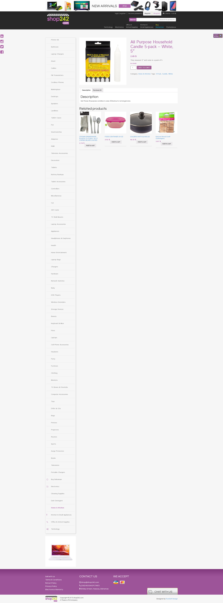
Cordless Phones (57, 82)
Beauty (53, 316)
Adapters (54, 139)
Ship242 (147, 13)
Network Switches (57, 281)
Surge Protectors (57, 451)
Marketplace (171, 27)
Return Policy (50, 583)
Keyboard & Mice (57, 323)
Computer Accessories (59, 394)
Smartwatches (56, 132)
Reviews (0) (97, 90)
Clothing (54, 373)
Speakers (54, 104)
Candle (164, 74)
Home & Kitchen (57, 508)
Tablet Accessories (58, 182)
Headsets (54, 352)
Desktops (54, 96)
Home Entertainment (59, 252)
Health (53, 245)
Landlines (54, 111)
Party (53, 359)
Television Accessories (59, 153)
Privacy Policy (51, 586)
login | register (120, 13)
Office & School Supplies (60, 522)
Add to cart (144, 67)
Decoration (55, 160)
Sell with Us (50, 576)
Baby (53, 288)
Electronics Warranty (54, 589)
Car (52, 203)
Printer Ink (55, 40)
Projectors (55, 430)
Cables (53, 68)
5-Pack (158, 74)
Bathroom (54, 47)
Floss (53, 330)
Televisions (55, 465)
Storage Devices (57, 309)
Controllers (55, 189)
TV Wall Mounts (57, 217)
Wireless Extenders (58, 302)
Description (86, 90)
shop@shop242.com (90, 582)
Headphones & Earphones (61, 238)
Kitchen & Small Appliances (61, 515)
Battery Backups (57, 174)
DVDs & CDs (56, 408)
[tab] (86, 90)
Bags (53, 415)
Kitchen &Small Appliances (146, 26)
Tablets (54, 167)
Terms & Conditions (53, 580)
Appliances (55, 231)
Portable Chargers (58, 472)
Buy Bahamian (56, 479)
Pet (52, 125)
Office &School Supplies (132, 26)
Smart (53, 61)
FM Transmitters (57, 75)
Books (53, 458)
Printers (54, 423)
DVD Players (56, 295)
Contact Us (88, 576)
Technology (108, 27)
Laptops (54, 337)
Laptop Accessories (58, 224)
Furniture (54, 366)
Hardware (54, 274)
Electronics (119, 27)
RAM (52, 146)
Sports (53, 444)
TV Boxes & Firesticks (59, 387)
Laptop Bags (56, 259)
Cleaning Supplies (57, 493)
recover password (135, 13)
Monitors (54, 380)
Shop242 (156, 13)
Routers (54, 437)
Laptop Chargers (57, 54)
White (170, 74)
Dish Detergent (57, 501)
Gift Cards (55, 210)
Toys (53, 401)
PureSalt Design (172, 599)
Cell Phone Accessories (60, 345)
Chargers (54, 267)
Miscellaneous (56, 196)
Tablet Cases (56, 118)
